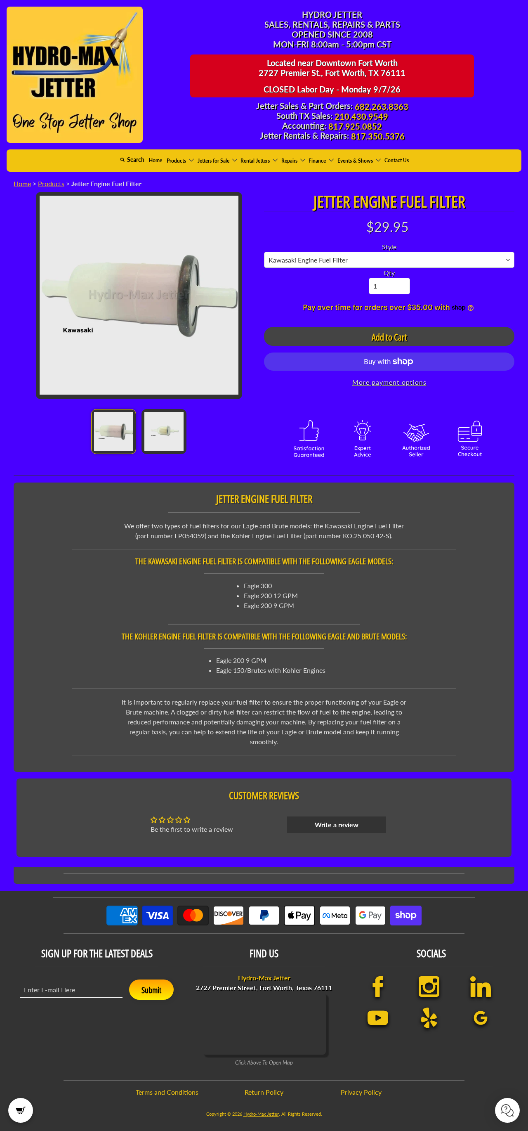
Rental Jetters (255, 160)
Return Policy (264, 1092)
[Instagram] (429, 986)
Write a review (336, 824)
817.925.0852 (355, 126)
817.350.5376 (378, 136)
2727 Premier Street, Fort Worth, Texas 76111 (264, 982)
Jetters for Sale (214, 160)
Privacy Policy (361, 1092)
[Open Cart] (20, 1110)
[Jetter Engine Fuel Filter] (113, 431)
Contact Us (396, 160)
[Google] (480, 1018)
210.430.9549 (361, 116)
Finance (318, 160)
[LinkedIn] (480, 986)
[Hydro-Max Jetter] (75, 75)
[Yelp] (429, 1018)
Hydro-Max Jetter (261, 1114)
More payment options (389, 382)
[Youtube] (377, 1018)
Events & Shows (355, 160)
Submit (151, 990)
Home (155, 160)
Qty (389, 273)
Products (177, 160)
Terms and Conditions (167, 1092)
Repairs (290, 160)
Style (389, 247)
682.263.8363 (381, 106)
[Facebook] (377, 986)
